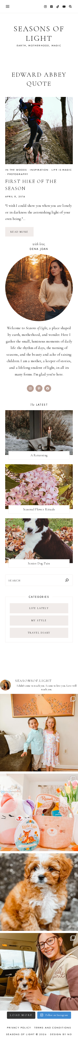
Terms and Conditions (52, 1027)
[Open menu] (8, 6)
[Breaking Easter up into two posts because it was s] (39, 812)
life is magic (62, 169)
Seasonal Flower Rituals (39, 509)
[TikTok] (58, 6)
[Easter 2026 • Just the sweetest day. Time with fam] (39, 732)
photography (18, 174)
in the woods (16, 169)
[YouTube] (64, 6)
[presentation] (39, 130)
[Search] (67, 580)
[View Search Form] (70, 6)
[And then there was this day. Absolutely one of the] (39, 972)
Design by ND (61, 1034)
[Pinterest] (51, 6)
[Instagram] (45, 6)
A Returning (39, 455)
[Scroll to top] (70, 1030)
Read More (22, 233)
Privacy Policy (19, 1027)
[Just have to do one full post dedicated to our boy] (39, 892)
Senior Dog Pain (39, 563)
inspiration (39, 169)
